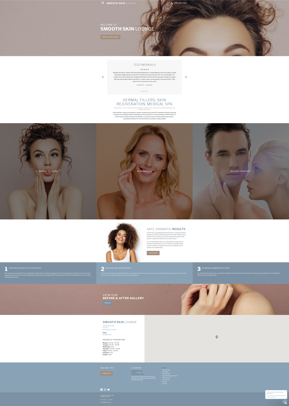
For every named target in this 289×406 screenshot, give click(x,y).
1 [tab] (141, 91)
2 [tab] (142, 91)
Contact (164, 383)
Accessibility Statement (105, 402)
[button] (217, 337)
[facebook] (101, 389)
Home (164, 368)
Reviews (164, 381)
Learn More (153, 253)
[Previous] (103, 77)
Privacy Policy (103, 399)
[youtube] (108, 389)
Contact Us (106, 373)
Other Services (166, 377)
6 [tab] (147, 91)
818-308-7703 (107, 334)
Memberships (166, 370)
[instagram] (105, 389)
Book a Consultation (110, 37)
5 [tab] (146, 91)
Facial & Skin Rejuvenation (169, 376)
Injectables (165, 372)
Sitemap (110, 399)
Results (108, 303)
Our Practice (165, 379)
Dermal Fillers (166, 373)
